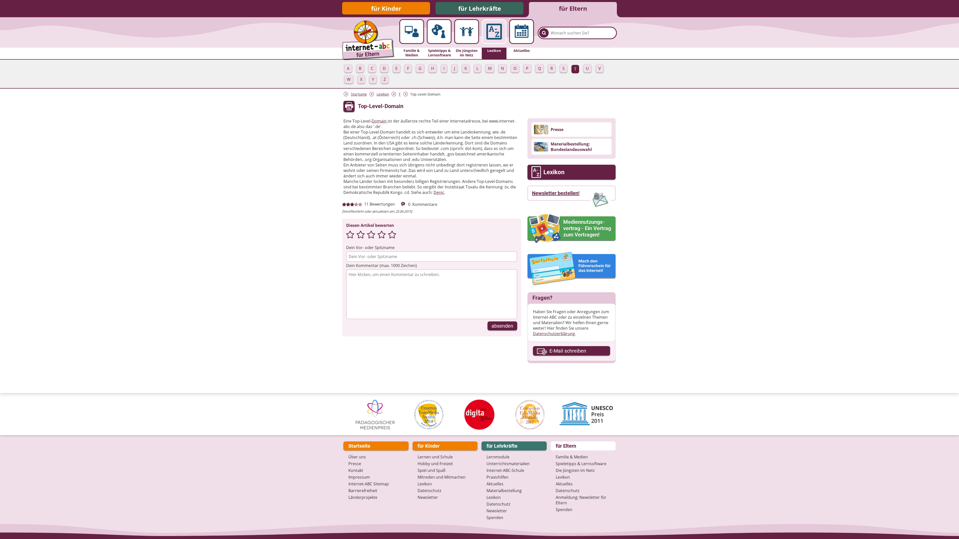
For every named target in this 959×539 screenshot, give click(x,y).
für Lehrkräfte (479, 8)
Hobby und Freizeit (435, 463)
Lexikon (383, 94)
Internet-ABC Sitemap (368, 484)
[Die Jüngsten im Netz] (466, 31)
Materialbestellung (504, 490)
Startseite (359, 94)
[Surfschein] (571, 269)
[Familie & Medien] (411, 31)
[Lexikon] (494, 31)
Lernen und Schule (435, 457)
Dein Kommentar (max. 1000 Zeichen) (381, 265)
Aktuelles (494, 484)
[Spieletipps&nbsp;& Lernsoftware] (439, 31)
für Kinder (386, 8)
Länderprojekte (362, 497)
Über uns (357, 457)
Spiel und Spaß (432, 470)
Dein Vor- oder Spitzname (370, 247)
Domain (380, 121)
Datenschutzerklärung (554, 333)
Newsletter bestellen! (555, 193)
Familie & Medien (572, 457)
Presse (354, 463)
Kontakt (355, 470)
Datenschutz (429, 490)
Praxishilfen (497, 477)
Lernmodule (497, 457)
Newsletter (428, 497)
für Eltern (573, 8)
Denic (439, 192)
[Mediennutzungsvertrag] (571, 229)
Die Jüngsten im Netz (575, 470)
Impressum (359, 477)
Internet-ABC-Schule (505, 470)
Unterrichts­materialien (508, 463)
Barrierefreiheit (362, 490)
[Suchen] (544, 33)
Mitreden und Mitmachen (442, 477)
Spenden (494, 517)
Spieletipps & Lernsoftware (581, 463)
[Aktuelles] (521, 31)
